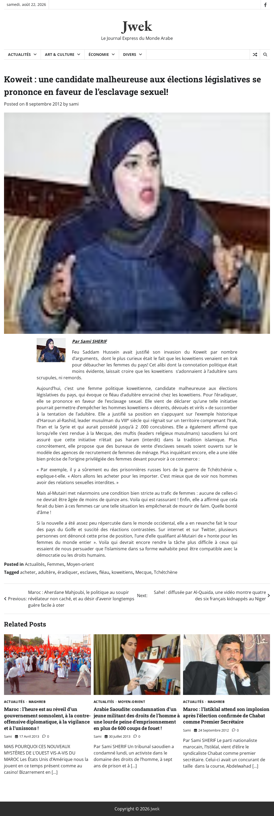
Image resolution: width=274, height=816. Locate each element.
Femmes (55, 564)
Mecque (143, 572)
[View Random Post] (255, 54)
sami (74, 104)
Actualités (19, 54)
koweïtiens (122, 572)
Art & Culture (59, 54)
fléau (104, 572)
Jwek (137, 25)
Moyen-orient (80, 564)
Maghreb (37, 701)
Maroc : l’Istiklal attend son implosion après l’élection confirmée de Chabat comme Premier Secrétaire (226, 715)
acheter (28, 572)
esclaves (88, 572)
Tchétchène (165, 572)
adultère (46, 572)
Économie (99, 54)
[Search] (265, 54)
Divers (129, 54)
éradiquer (68, 572)
